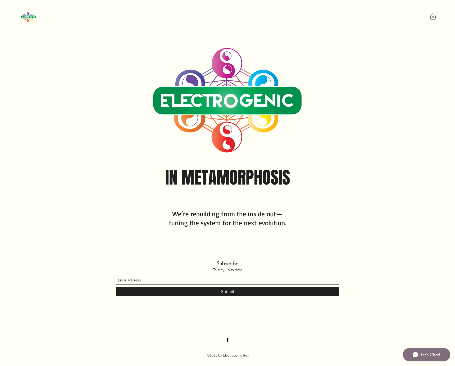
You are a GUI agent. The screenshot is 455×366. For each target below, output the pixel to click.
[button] (433, 16)
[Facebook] (227, 340)
